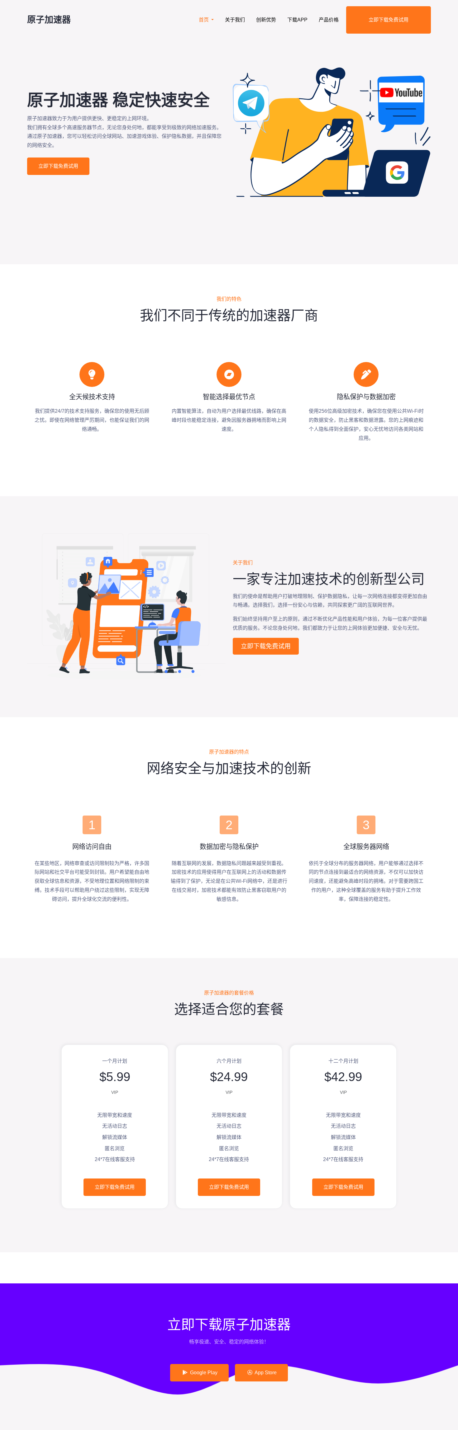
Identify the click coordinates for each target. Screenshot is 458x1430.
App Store (265, 1372)
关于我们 (235, 19)
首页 (204, 19)
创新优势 (266, 19)
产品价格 (329, 19)
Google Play (203, 1372)
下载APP (297, 19)
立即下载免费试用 (388, 19)
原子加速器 (49, 20)
